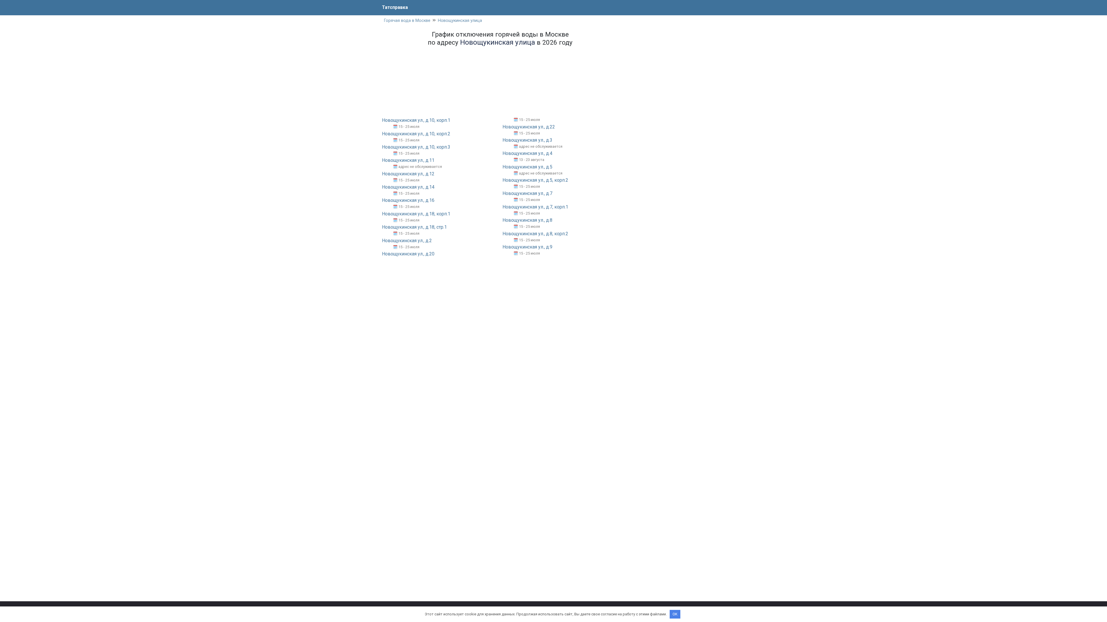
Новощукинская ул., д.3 (527, 140)
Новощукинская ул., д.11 (408, 160)
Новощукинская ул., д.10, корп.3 (416, 147)
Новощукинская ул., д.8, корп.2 (535, 233)
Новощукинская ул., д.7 (527, 193)
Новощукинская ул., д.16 (408, 200)
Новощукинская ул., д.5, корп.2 (535, 180)
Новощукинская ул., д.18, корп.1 (416, 214)
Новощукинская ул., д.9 (527, 247)
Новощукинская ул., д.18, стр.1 (414, 227)
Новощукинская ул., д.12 (408, 174)
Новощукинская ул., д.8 (527, 220)
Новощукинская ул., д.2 (407, 240)
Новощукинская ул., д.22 (528, 127)
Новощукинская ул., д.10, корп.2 (416, 133)
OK (675, 614)
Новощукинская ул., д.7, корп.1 (535, 207)
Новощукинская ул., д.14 (408, 187)
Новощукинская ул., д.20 (408, 254)
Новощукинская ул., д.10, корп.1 (416, 120)
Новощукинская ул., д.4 (527, 153)
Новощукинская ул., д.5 (527, 167)
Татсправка (395, 7)
